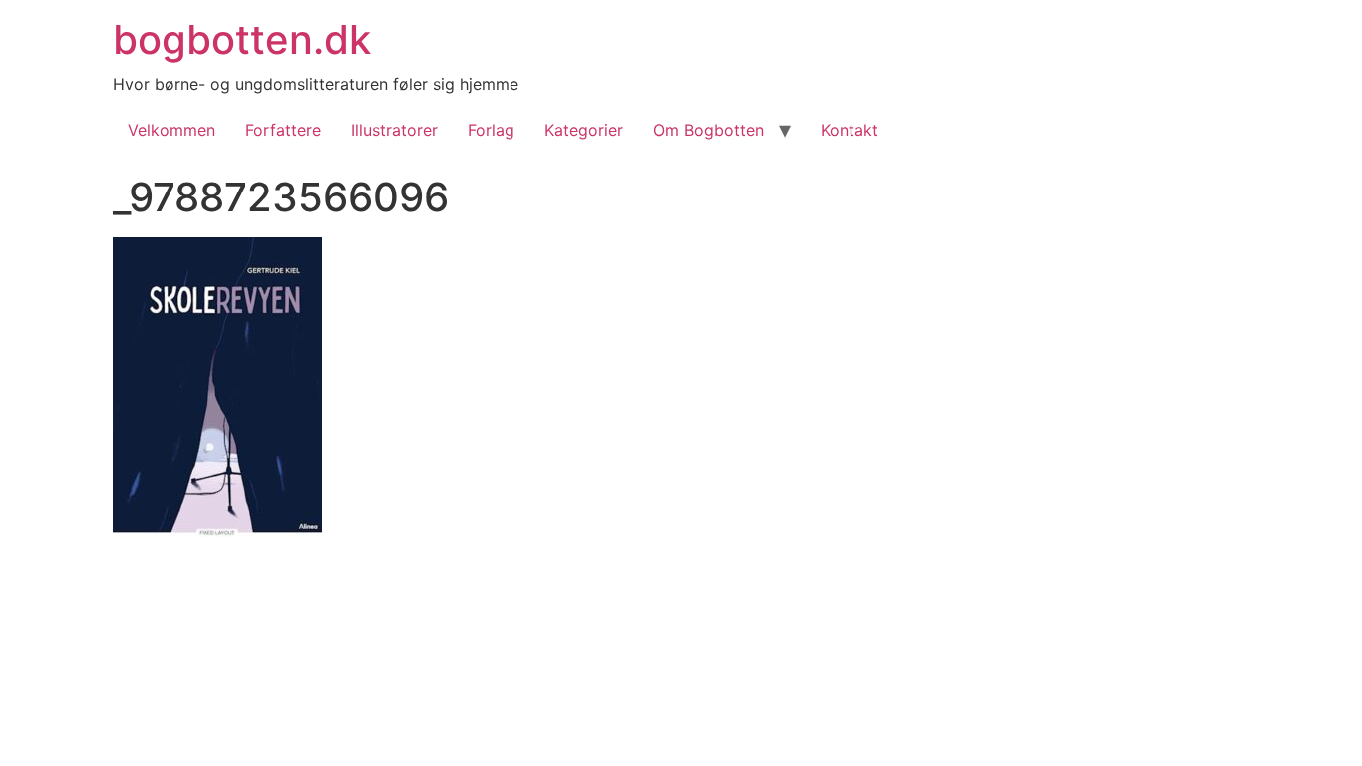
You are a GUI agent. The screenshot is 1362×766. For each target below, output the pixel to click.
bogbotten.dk (242, 39)
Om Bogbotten (708, 130)
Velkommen (171, 130)
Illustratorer (394, 130)
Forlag (491, 130)
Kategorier (583, 130)
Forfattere (283, 130)
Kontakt (849, 130)
